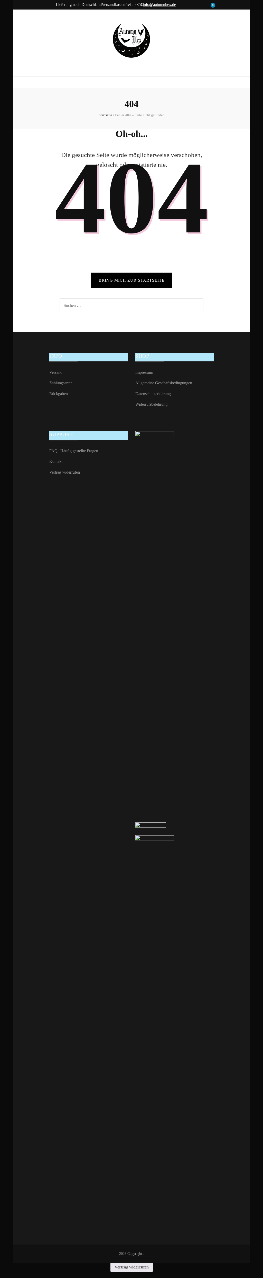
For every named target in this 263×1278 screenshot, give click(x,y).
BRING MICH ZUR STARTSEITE (132, 280)
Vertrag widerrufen (64, 472)
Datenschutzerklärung (153, 394)
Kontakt (55, 461)
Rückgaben (58, 394)
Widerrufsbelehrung (151, 404)
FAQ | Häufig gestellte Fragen (73, 451)
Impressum (144, 372)
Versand (55, 372)
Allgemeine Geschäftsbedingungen (163, 383)
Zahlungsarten (60, 383)
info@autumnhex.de (159, 4)
